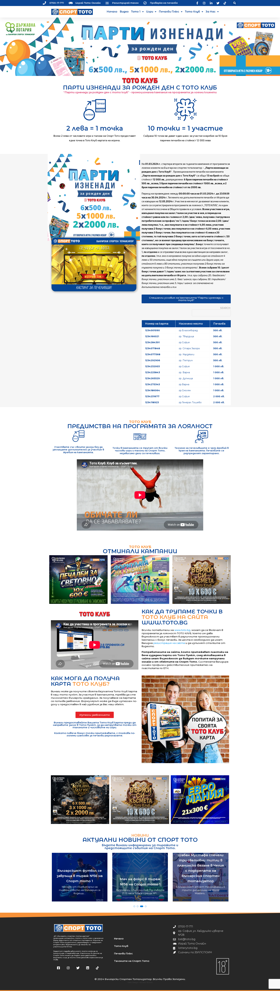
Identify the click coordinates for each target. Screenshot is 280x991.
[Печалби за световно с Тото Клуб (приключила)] (78, 579)
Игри (149, 11)
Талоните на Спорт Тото (131, 960)
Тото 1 (135, 11)
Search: (225, 308)
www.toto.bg (182, 630)
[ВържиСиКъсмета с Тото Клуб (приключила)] (201, 579)
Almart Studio (146, 982)
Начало (112, 11)
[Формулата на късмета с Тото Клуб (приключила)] (140, 579)
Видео (124, 11)
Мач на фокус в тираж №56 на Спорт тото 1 (79, 881)
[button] (234, 3)
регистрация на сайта (169, 643)
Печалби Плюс (169, 11)
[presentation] (55, 884)
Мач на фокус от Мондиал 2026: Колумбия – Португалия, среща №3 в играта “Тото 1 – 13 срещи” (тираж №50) (200, 874)
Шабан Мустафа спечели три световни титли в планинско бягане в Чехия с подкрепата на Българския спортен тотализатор (140, 868)
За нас (211, 11)
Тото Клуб (192, 11)
